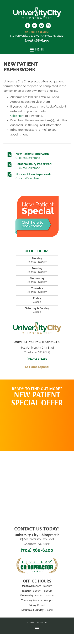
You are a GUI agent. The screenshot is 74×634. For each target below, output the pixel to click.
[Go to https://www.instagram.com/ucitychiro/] (48, 26)
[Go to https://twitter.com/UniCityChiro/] (34, 26)
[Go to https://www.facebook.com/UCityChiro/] (27, 26)
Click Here (17, 115)
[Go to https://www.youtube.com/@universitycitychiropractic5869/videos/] (41, 26)
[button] (37, 427)
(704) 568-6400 (37, 40)
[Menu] (37, 628)
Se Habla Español (37, 367)
